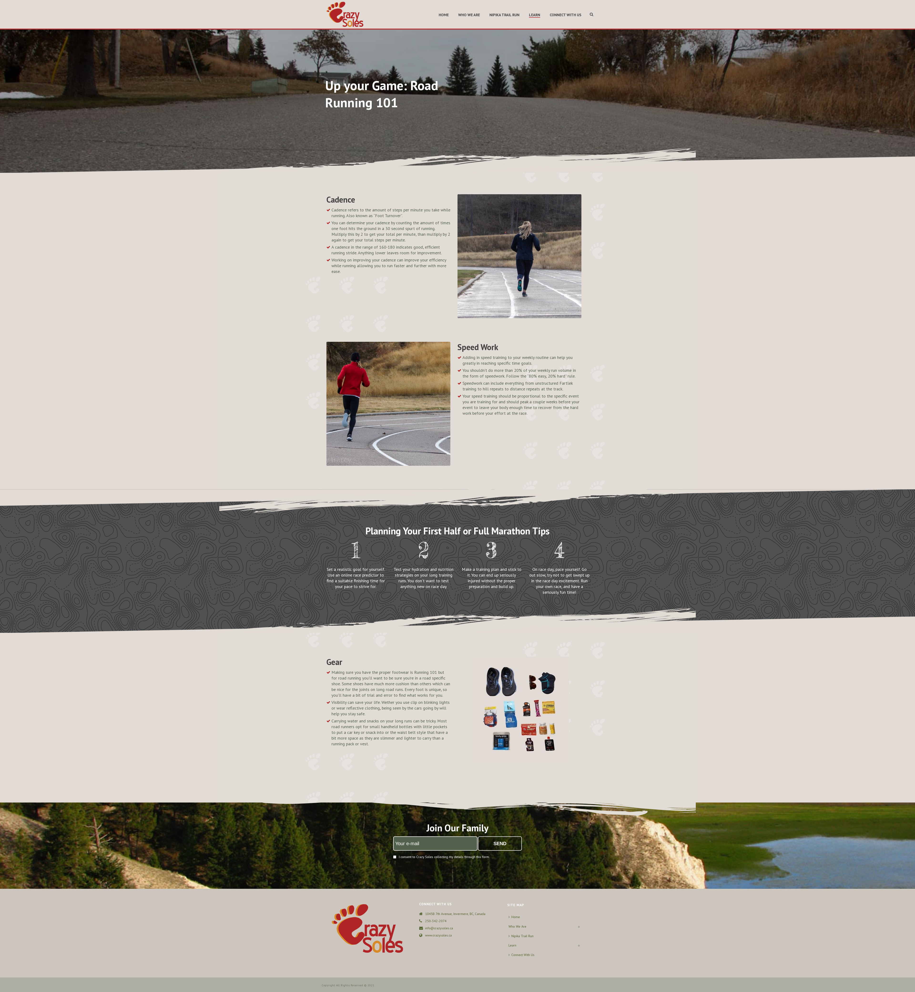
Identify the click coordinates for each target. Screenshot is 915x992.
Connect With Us (565, 14)
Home (444, 14)
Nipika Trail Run (504, 14)
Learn (534, 14)
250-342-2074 (436, 921)
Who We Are (469, 14)
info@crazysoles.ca (439, 928)
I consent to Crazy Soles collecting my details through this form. (444, 857)
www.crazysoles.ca (438, 935)
